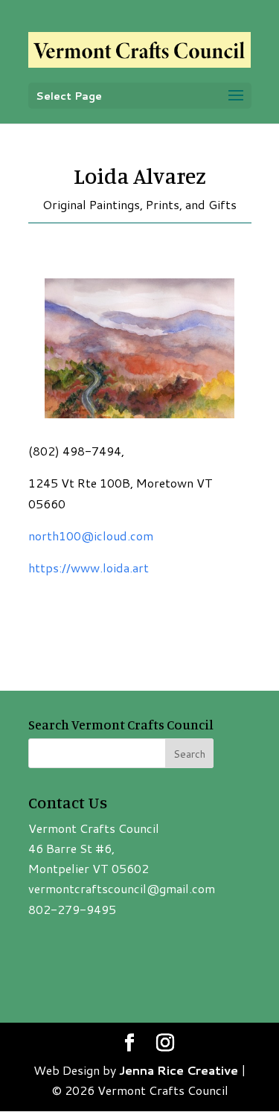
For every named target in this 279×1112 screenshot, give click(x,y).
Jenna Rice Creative (178, 1070)
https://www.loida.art (88, 567)
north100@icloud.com (90, 535)
